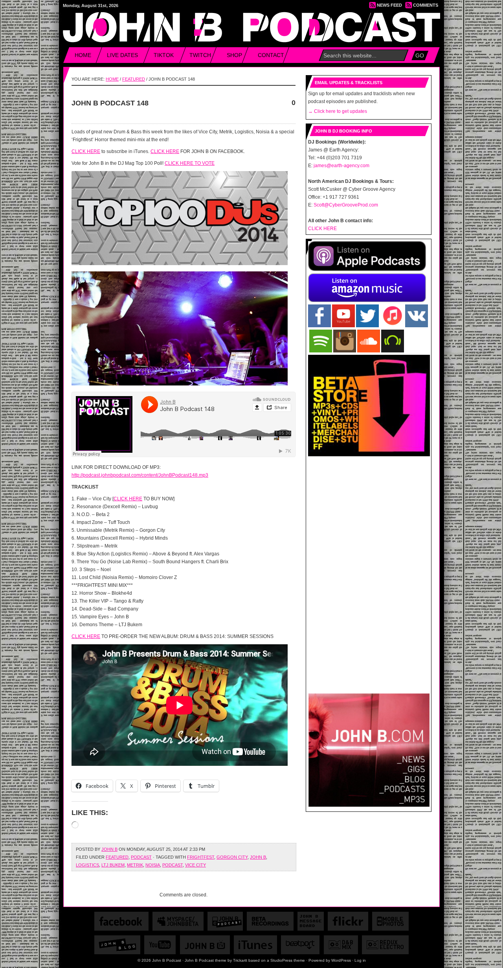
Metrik (135, 865)
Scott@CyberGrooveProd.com (346, 205)
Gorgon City (232, 857)
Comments (425, 5)
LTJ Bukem (113, 865)
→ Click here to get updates (337, 111)
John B (109, 849)
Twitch (200, 55)
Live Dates (122, 55)
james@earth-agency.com (341, 165)
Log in (360, 960)
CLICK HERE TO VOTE (190, 163)
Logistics (87, 865)
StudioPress (281, 960)
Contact (271, 55)
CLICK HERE (86, 151)
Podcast (141, 857)
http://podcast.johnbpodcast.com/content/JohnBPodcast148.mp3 (140, 475)
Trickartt (240, 960)
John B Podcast (252, 24)
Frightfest (200, 857)
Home (83, 55)
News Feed (389, 5)
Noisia (152, 865)
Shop (234, 55)
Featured (133, 79)
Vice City (195, 865)
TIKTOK (164, 55)
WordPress (341, 960)
